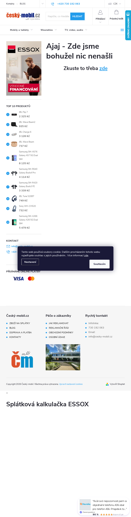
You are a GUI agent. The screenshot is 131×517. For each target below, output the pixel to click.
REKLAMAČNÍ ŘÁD (59, 328)
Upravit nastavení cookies (71, 384)
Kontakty (10, 3)
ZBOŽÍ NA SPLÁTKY (19, 323)
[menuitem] (21, 30)
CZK (115, 3)
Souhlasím (99, 264)
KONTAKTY (15, 337)
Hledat (77, 16)
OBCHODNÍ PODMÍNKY (61, 332)
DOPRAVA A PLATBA (20, 332)
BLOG (22, 3)
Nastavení (30, 262)
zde (86, 255)
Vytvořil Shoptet (117, 384)
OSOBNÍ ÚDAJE (57, 337)
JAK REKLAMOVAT (58, 323)
